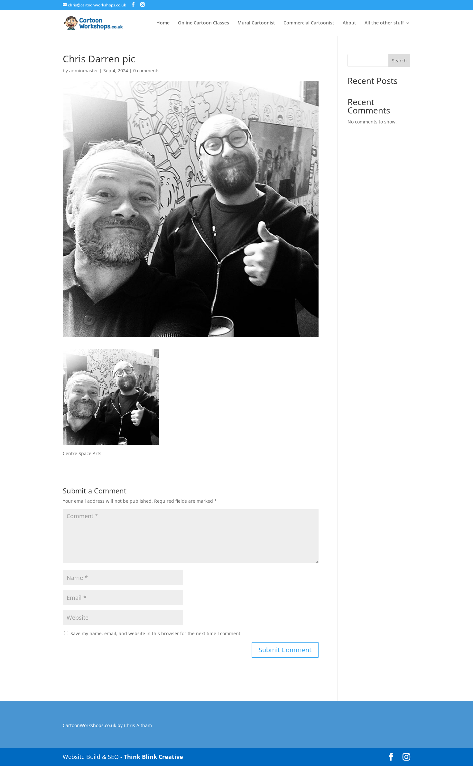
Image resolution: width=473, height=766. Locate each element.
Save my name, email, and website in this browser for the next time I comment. (156, 633)
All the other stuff (384, 23)
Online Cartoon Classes (203, 23)
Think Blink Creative (153, 757)
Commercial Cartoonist (308, 23)
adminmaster (83, 71)
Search (399, 61)
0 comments (146, 71)
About (349, 23)
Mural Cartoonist (256, 23)
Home (163, 23)
